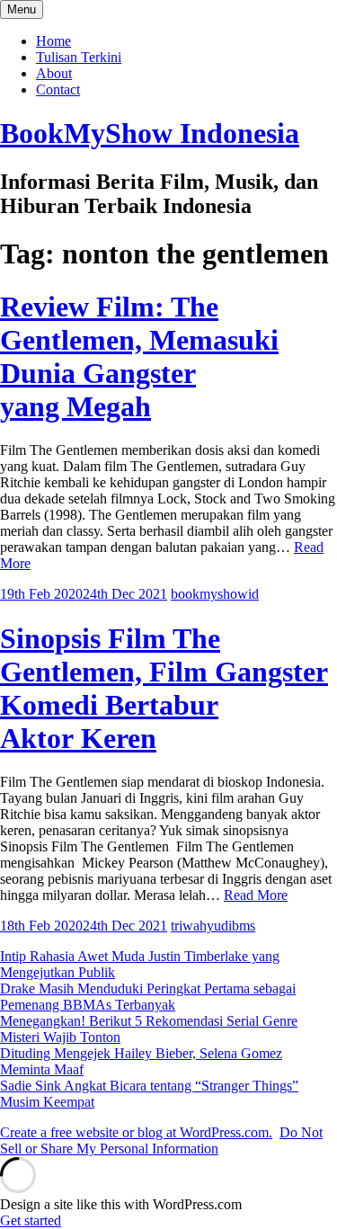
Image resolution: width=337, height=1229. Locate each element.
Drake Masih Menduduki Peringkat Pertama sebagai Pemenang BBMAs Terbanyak (148, 996)
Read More (256, 895)
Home (53, 41)
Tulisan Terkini (78, 57)
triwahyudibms (213, 925)
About (54, 73)
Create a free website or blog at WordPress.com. (136, 1132)
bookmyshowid (215, 593)
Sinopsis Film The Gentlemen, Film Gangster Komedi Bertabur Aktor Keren (164, 688)
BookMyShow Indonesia (149, 133)
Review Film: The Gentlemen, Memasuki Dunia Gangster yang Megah (139, 356)
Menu (21, 9)
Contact (58, 89)
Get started (30, 1220)
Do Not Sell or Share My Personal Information (161, 1140)
